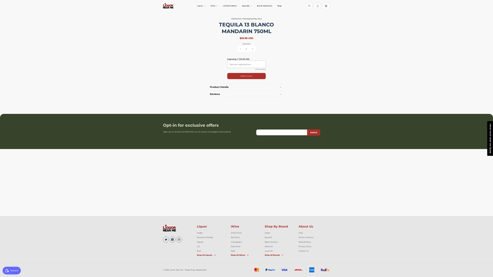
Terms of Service (306, 237)
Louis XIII (269, 251)
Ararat (267, 233)
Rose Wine (235, 246)
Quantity (246, 44)
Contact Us (304, 251)
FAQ (301, 233)
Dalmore (269, 246)
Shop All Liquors (204, 255)
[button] (309, 6)
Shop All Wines (238, 255)
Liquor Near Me (176, 270)
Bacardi (268, 237)
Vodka (199, 233)
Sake (233, 251)
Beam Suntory (271, 242)
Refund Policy (305, 242)
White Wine (236, 233)
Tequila (200, 242)
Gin (198, 246)
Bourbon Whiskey (205, 237)
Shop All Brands (272, 255)
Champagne (236, 242)
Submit (313, 132)
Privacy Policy (305, 246)
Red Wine (235, 237)
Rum (199, 251)
